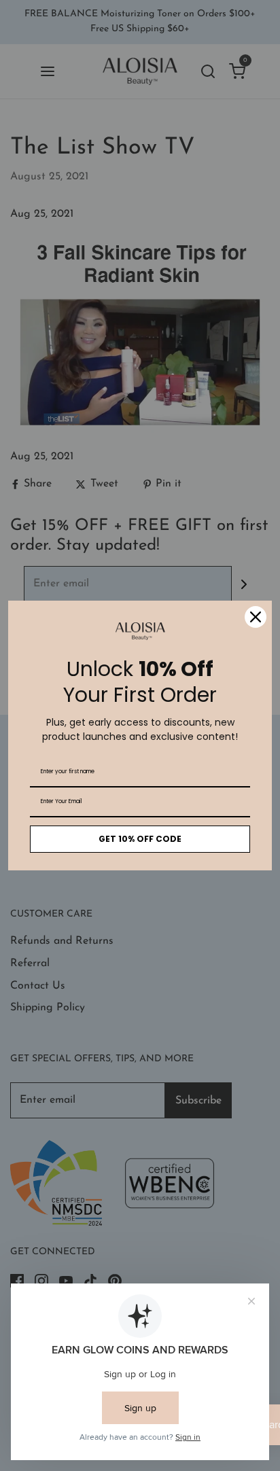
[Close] (255, 617)
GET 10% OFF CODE (140, 839)
